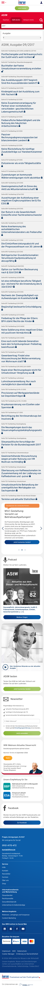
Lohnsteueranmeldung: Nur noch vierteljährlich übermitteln (18, 383)
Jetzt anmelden (22, 733)
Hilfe (4, 867)
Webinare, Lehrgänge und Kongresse (15, 915)
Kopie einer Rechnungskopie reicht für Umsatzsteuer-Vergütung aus (21, 372)
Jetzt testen (22, 8)
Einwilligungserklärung (22, 728)
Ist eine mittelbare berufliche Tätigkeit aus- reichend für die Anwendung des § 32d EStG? (21, 284)
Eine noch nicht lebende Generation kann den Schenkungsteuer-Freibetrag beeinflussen (21, 344)
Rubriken (6, 20)
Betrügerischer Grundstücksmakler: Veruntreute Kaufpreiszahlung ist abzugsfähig (20, 258)
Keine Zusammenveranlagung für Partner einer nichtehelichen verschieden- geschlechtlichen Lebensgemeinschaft (18, 107)
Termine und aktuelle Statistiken (18, 499)
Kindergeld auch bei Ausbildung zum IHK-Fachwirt (20, 93)
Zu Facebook (22, 823)
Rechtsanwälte (7, 899)
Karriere (5, 877)
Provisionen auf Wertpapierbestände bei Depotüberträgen (20, 395)
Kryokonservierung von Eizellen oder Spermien (20, 406)
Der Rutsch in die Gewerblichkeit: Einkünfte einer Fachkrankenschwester (21, 214)
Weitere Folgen (22, 617)
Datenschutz (22, 951)
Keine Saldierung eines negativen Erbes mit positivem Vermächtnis (22, 331)
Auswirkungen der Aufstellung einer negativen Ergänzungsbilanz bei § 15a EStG (21, 200)
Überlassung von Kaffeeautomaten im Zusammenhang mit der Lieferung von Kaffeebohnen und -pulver (21, 473)
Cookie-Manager (8, 954)
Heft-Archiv (16, 20)
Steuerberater (7, 895)
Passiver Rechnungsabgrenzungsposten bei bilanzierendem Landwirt (19, 137)
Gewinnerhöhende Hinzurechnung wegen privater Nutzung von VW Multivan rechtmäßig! (19, 459)
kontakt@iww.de (8, 850)
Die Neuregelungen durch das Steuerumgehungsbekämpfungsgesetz (21, 429)
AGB (14, 951)
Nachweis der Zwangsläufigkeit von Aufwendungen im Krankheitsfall (19, 297)
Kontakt (5, 871)
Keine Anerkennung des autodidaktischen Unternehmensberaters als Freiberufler (21, 229)
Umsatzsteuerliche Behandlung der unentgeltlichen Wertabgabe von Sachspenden (19, 487)
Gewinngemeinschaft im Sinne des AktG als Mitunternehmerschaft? (19, 188)
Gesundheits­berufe (9, 902)
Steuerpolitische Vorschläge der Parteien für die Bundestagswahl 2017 (21, 443)
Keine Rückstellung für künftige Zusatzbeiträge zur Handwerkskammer (21, 150)
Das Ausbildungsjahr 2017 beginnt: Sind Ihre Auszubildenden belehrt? (19, 82)
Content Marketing (9, 918)
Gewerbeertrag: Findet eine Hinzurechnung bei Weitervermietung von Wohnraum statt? (20, 358)
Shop (4, 884)
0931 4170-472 (9, 845)
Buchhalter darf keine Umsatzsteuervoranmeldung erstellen (21, 67)
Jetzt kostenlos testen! (22, 542)
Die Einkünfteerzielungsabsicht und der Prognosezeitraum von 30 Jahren (21, 245)
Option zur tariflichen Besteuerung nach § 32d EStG (19, 271)
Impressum (6, 951)
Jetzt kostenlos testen (22, 689)
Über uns (5, 880)
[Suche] (41, 20)
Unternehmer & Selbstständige (13, 905)
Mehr (8, 758)
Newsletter (6, 874)
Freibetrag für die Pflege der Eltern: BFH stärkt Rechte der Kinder (19, 320)
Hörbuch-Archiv (28, 20)
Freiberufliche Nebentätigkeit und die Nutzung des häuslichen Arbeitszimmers (20, 123)
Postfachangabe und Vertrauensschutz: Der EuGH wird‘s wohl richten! (21, 56)
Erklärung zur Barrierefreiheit (27, 954)
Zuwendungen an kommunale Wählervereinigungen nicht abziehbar (21, 176)
